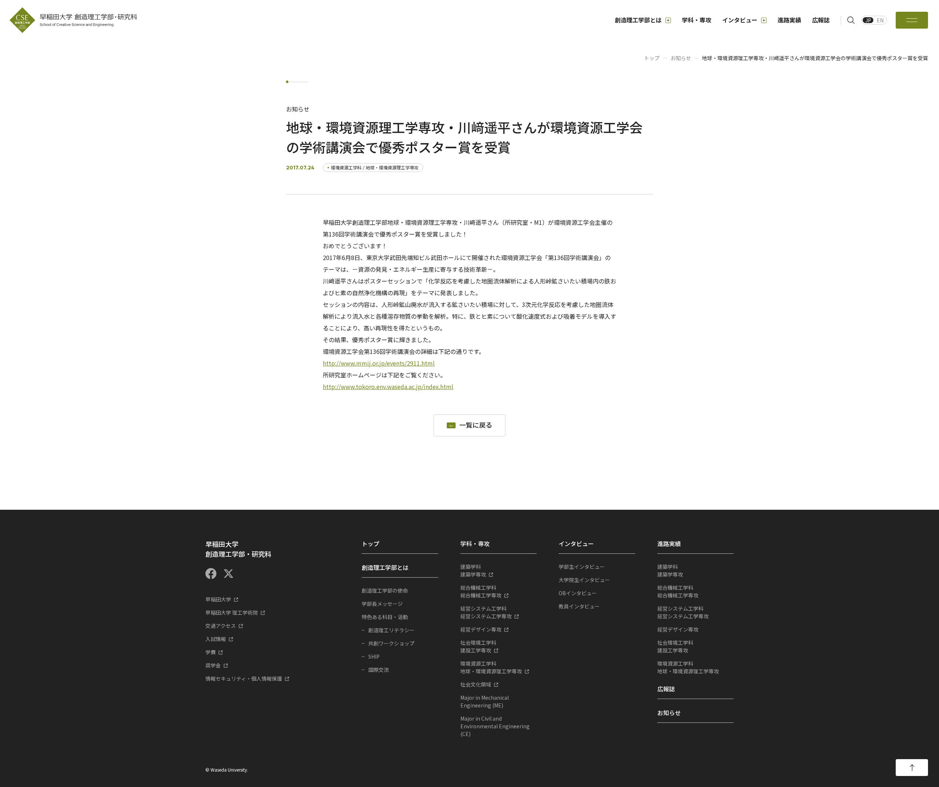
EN (880, 20)
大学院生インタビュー (584, 579)
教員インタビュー (579, 606)
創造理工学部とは (638, 20)
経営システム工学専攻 (486, 612)
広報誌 (821, 19)
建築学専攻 (473, 570)
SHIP (374, 656)
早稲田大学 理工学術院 (231, 612)
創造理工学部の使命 (385, 590)
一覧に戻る (475, 425)
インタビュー (739, 20)
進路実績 (789, 19)
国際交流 (378, 669)
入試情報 (215, 639)
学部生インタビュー (582, 566)
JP (868, 20)
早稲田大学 (218, 599)
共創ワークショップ (391, 643)
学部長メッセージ (382, 603)
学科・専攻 (696, 19)
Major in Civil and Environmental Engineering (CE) (495, 726)
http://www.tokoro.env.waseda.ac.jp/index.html (388, 386)
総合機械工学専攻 (480, 591)
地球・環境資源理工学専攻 (491, 667)
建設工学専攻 (478, 646)
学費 (210, 652)
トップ (652, 58)
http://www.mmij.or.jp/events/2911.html (379, 363)
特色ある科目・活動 (385, 617)
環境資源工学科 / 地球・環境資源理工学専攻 (375, 167)
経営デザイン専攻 (480, 629)
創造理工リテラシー (391, 630)
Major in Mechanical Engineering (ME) (484, 701)
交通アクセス (220, 625)
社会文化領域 (475, 684)
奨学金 (213, 665)
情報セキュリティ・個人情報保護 (243, 678)
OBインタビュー (578, 593)
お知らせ (681, 58)
